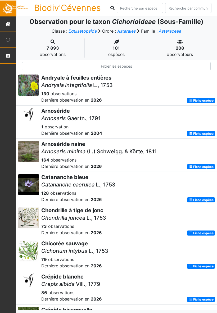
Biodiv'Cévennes (67, 8)
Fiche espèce (203, 100)
